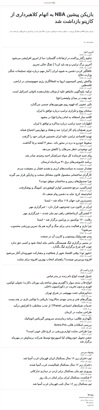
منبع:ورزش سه (88, 42)
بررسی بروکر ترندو (87, 400)
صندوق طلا (89, 402)
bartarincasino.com (86, 397)
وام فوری (90, 405)
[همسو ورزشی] (49, 3)
